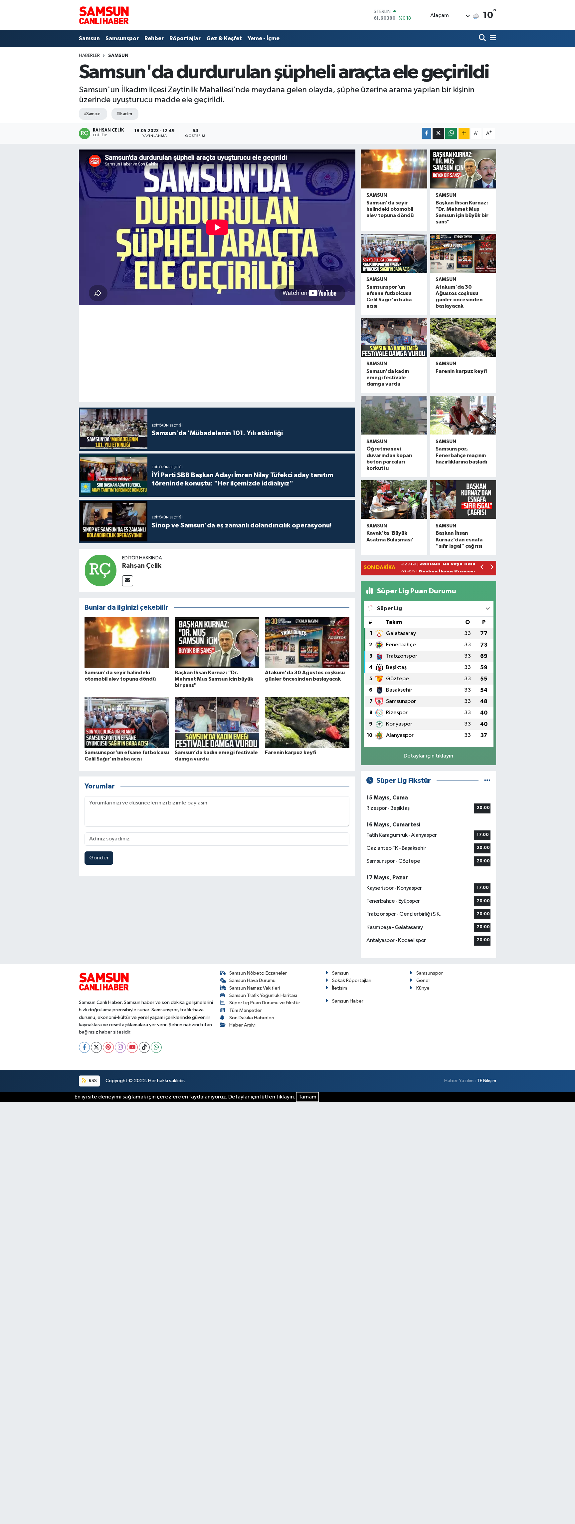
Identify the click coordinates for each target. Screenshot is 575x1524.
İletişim (339, 988)
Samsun (89, 38)
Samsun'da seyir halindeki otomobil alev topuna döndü (390, 209)
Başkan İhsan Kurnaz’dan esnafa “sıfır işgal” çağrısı (459, 539)
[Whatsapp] (156, 1047)
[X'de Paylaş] (438, 133)
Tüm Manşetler (245, 1010)
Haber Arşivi (242, 1025)
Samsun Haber (347, 1001)
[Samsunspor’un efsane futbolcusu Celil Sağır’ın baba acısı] (127, 722)
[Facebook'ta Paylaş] (426, 133)
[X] (96, 1047)
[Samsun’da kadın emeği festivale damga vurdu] (217, 722)
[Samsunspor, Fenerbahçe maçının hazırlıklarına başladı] (463, 415)
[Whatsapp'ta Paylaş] (451, 133)
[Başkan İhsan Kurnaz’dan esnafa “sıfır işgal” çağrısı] (463, 499)
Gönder (99, 858)
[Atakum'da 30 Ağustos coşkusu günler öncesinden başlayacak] (307, 643)
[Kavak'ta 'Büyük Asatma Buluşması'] (394, 499)
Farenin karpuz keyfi (290, 752)
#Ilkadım (124, 114)
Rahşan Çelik (141, 565)
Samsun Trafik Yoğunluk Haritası (263, 995)
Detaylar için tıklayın (428, 756)
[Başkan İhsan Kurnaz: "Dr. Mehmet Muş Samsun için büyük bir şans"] (217, 643)
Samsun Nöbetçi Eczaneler (258, 973)
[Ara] (483, 38)
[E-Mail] (127, 580)
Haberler (89, 55)
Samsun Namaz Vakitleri (254, 988)
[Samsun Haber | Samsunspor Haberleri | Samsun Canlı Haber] (104, 15)
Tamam (307, 1097)
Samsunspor (122, 38)
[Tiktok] (144, 1047)
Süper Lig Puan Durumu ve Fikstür (264, 1002)
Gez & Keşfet (224, 38)
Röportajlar (185, 38)
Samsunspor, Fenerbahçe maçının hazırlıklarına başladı (461, 455)
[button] (482, 567)
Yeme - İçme (264, 38)
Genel (423, 980)
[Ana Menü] (491, 38)
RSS (92, 1080)
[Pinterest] (108, 1047)
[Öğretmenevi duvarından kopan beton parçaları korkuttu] (394, 415)
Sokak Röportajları (351, 980)
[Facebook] (84, 1047)
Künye (423, 988)
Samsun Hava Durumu (252, 980)
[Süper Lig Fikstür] (487, 780)
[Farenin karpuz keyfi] (307, 722)
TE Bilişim (486, 1080)
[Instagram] (120, 1047)
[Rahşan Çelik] (100, 570)
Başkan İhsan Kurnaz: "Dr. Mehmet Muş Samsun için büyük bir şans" (214, 679)
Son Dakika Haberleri (251, 1017)
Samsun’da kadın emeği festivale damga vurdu (387, 378)
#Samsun (92, 114)
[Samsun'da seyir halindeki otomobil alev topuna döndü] (127, 643)
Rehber (154, 38)
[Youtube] (132, 1047)
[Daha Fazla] (464, 133)
